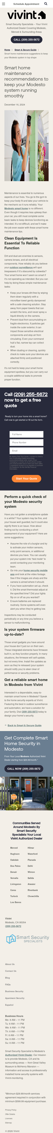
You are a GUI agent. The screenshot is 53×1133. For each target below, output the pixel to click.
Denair (13, 871)
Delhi (30, 865)
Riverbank (33, 890)
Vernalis (14, 877)
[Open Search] (45, 3)
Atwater (31, 884)
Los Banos (15, 902)
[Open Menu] (3, 4)
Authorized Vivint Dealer (18, 1055)
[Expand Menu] (31, 20)
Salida (31, 877)
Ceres (13, 890)
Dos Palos (15, 865)
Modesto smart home (16, 208)
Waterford (33, 853)
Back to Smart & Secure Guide (25, 725)
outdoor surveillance (21, 267)
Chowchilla (33, 896)
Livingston (15, 884)
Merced (14, 847)
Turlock (14, 896)
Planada (32, 859)
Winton (31, 871)
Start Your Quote (26, 478)
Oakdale (14, 859)
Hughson (15, 853)
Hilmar (31, 847)
